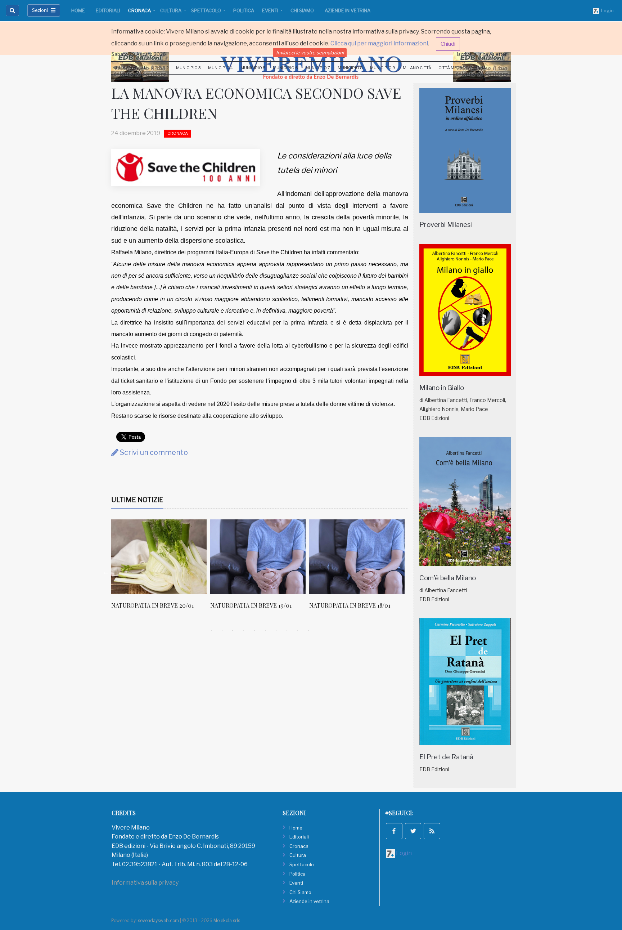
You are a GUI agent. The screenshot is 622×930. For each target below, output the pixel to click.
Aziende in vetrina (347, 10)
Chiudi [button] (448, 44)
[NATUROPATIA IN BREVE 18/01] (357, 556)
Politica (243, 10)
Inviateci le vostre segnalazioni (310, 52)
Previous (105, 572)
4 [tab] (243, 630)
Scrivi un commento (153, 452)
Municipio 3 (188, 67)
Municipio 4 (220, 67)
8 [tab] (286, 630)
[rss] (432, 831)
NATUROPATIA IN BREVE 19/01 (251, 605)
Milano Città (417, 67)
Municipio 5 (253, 67)
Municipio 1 (124, 67)
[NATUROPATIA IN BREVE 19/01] (258, 556)
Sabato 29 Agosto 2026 (139, 54)
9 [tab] (297, 630)
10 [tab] (308, 630)
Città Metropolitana (462, 67)
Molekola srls (226, 920)
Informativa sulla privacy (145, 882)
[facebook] (394, 831)
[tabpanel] (160, 568)
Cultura (171, 10)
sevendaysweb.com (158, 920)
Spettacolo (206, 10)
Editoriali (108, 10)
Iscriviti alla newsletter (482, 54)
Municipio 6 (285, 67)
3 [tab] (232, 630)
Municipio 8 (350, 67)
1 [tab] (211, 630)
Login (606, 10)
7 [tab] (276, 630)
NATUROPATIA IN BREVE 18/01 (349, 605)
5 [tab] (254, 630)
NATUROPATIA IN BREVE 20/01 (152, 605)
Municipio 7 (317, 67)
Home (78, 10)
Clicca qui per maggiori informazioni (379, 43)
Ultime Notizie (137, 500)
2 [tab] (222, 630)
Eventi (270, 10)
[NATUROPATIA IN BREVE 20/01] (159, 556)
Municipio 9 (382, 67)
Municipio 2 (156, 67)
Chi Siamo (302, 10)
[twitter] (413, 831)
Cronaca (140, 10)
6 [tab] (265, 630)
